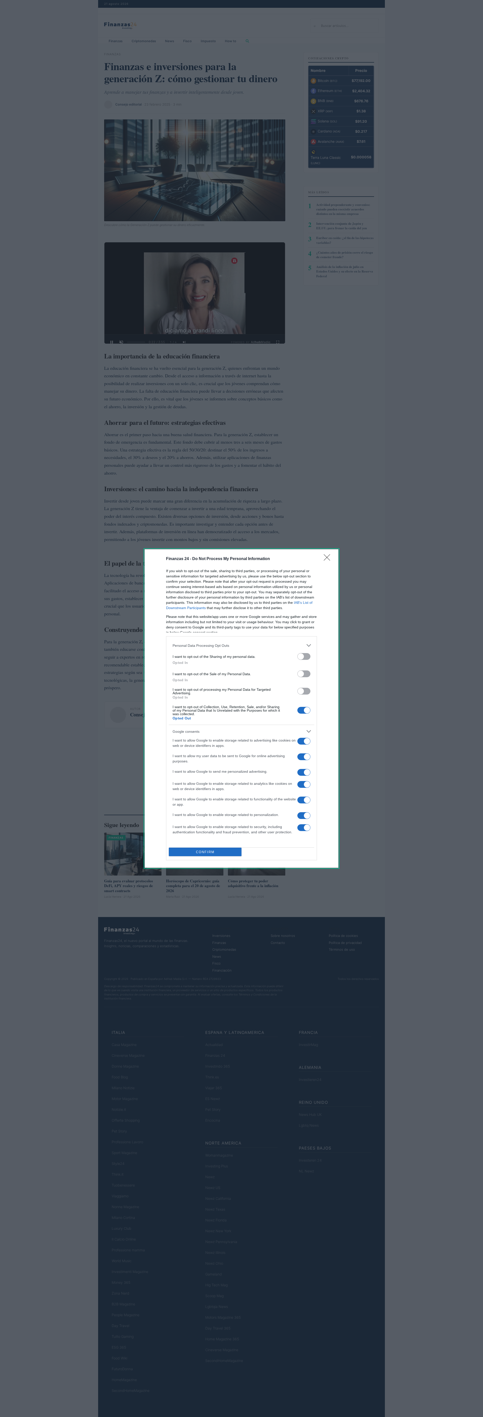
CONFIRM (205, 852)
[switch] (303, 656)
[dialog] (241, 708)
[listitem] (241, 645)
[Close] (328, 559)
